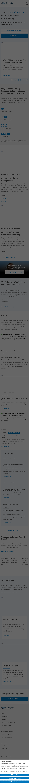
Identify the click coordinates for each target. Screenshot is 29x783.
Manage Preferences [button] (14, 781)
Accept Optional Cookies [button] (14, 775)
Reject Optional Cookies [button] (14, 778)
